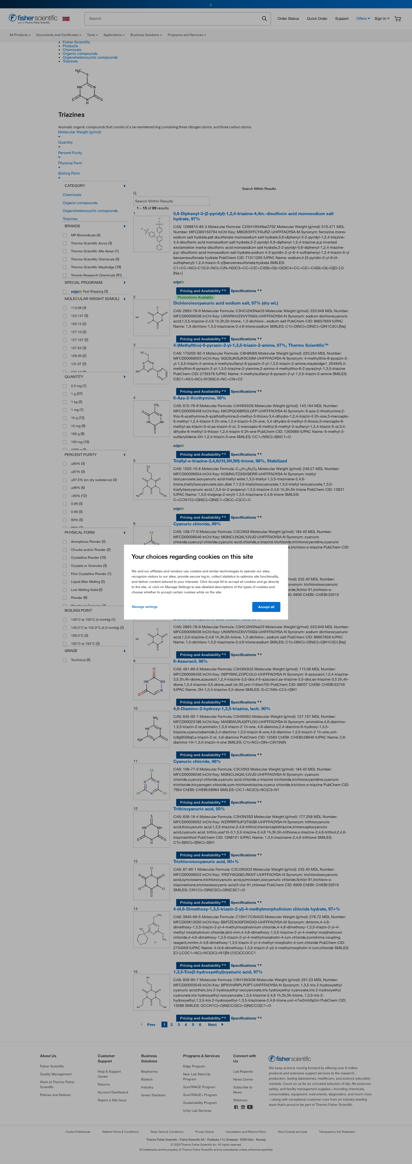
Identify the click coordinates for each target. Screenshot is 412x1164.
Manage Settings (144, 607)
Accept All (266, 607)
